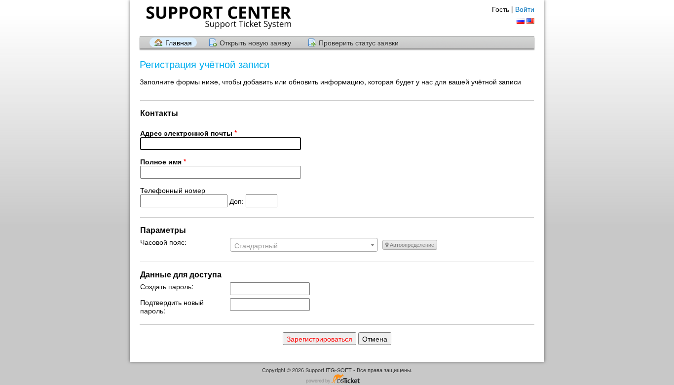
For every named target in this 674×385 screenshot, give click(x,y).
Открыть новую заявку (255, 42)
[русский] (520, 21)
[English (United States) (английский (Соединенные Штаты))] (530, 21)
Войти (524, 9)
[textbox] (303, 245)
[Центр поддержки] (218, 17)
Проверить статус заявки (359, 42)
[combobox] (304, 245)
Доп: (193, 195)
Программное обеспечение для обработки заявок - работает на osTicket (337, 379)
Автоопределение (411, 245)
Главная (178, 42)
